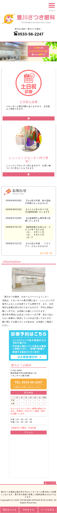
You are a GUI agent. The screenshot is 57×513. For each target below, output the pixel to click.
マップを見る (47, 509)
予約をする (28, 509)
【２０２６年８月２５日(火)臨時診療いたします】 (37, 210)
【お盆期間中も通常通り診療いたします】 (38, 219)
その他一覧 (47, 253)
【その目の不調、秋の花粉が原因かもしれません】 (38, 201)
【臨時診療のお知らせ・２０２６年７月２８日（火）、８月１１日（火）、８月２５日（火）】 (38, 232)
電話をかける (9, 509)
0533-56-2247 (31, 34)
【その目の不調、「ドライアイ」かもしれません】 (38, 244)
